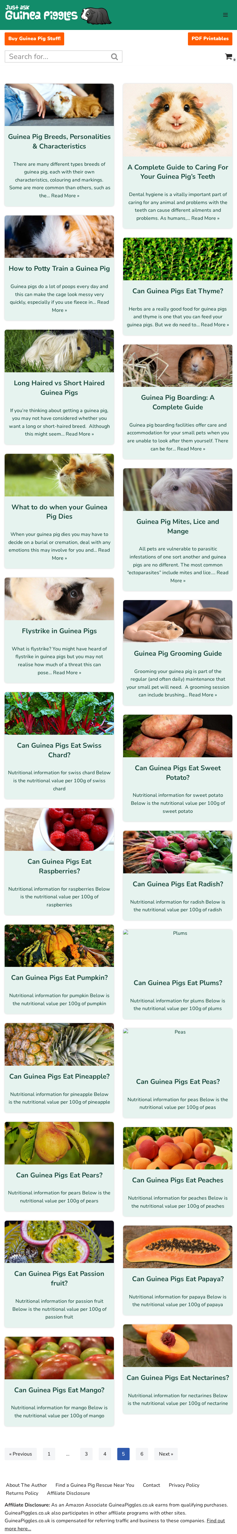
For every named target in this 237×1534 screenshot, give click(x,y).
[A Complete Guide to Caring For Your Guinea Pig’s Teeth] (177, 120)
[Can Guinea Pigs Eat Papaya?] (177, 1247)
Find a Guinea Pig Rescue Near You (95, 1485)
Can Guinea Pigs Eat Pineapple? (59, 1076)
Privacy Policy (184, 1485)
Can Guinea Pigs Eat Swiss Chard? (59, 750)
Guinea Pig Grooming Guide (178, 653)
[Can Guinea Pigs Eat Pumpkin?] (59, 946)
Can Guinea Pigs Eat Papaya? (178, 1279)
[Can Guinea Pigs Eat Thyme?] (177, 259)
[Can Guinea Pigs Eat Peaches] (177, 1148)
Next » (166, 1454)
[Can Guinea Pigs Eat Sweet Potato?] (177, 736)
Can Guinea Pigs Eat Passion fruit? (59, 1278)
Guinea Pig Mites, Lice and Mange (177, 526)
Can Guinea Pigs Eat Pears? (59, 1175)
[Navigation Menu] (225, 15)
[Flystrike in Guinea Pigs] (59, 599)
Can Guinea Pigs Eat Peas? (178, 1081)
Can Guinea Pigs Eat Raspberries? (59, 866)
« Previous (20, 1454)
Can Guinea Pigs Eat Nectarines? (178, 1377)
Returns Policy (22, 1493)
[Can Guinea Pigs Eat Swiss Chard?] (59, 713)
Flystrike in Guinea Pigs (59, 631)
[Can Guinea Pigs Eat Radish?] (177, 852)
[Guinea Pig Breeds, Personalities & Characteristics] (59, 105)
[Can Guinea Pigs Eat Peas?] (177, 1049)
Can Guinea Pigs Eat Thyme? (177, 291)
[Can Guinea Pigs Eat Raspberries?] (59, 829)
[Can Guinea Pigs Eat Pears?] (59, 1143)
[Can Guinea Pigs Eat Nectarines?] (177, 1345)
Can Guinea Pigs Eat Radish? (178, 884)
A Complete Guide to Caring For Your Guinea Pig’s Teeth (177, 172)
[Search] (115, 56)
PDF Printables (210, 38)
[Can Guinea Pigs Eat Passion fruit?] (59, 1242)
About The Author (26, 1485)
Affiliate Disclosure (68, 1493)
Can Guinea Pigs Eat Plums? (178, 983)
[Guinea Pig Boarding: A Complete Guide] (177, 366)
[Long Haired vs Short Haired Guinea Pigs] (59, 351)
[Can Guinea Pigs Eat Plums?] (177, 951)
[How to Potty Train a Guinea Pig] (59, 236)
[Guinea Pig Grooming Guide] (177, 621)
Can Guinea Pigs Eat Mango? (59, 1390)
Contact (151, 1485)
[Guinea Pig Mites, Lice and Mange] (177, 489)
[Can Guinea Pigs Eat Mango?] (59, 1358)
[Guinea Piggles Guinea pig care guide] (59, 15)
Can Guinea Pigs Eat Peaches (177, 1180)
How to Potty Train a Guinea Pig (59, 268)
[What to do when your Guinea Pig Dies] (59, 475)
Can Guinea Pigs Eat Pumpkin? (59, 977)
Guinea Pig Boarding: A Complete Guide (177, 402)
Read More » (65, 195)
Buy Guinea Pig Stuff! (34, 38)
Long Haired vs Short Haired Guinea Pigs (59, 387)
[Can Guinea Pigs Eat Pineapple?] (59, 1044)
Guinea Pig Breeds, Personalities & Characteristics (59, 141)
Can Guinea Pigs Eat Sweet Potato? (178, 772)
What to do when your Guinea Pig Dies (59, 512)
